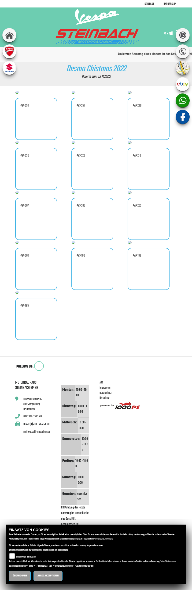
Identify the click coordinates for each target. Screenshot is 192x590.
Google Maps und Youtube (26, 557)
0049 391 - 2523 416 (32, 416)
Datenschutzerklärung (104, 539)
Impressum (169, 4)
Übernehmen (20, 576)
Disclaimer (105, 397)
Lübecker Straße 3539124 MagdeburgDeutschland (32, 404)
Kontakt (149, 4)
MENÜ (168, 34)
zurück (23, 351)
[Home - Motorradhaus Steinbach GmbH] (96, 16)
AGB (101, 382)
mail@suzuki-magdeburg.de (36, 431)
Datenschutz (105, 392)
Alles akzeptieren (48, 576)
